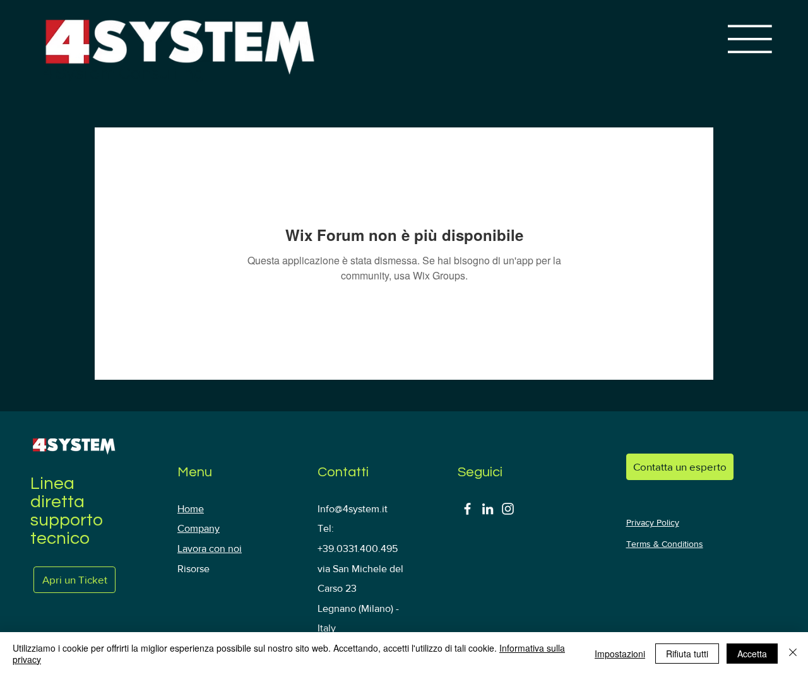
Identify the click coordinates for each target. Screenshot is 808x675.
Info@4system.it (353, 508)
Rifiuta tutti (687, 653)
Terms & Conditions (664, 544)
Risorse (193, 568)
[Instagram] (508, 509)
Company (198, 528)
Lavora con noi (209, 548)
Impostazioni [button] (620, 653)
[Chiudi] (792, 653)
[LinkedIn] (488, 509)
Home (190, 508)
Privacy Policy (652, 522)
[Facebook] (467, 509)
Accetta (752, 653)
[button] (680, 467)
